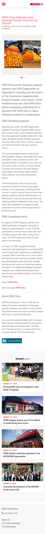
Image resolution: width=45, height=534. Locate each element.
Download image (40, 38)
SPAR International (36, 4)
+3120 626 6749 (11, 513)
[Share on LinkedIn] (12, 342)
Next (40, 55)
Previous (4, 55)
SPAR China (13, 282)
